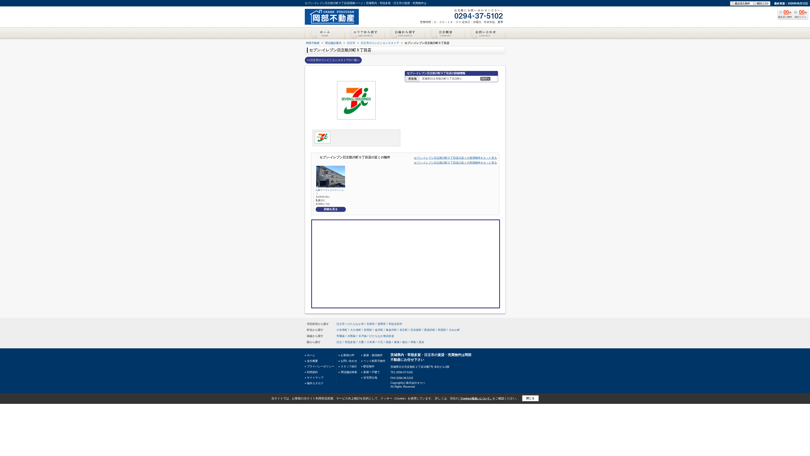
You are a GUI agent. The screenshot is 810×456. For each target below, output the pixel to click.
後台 (405, 342)
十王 (380, 342)
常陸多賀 (350, 342)
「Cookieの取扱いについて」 (475, 398)
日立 (339, 342)
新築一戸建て (371, 372)
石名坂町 (415, 329)
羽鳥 (413, 342)
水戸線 (362, 336)
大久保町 (355, 329)
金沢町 (379, 329)
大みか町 (454, 329)
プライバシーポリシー (320, 366)
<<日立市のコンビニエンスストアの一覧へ (333, 60)
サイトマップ (315, 377)
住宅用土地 (370, 377)
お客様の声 (347, 355)
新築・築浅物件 (373, 355)
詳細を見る (331, 209)
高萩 (388, 342)
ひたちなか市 (355, 324)
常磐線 (340, 336)
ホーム (311, 355)
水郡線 (351, 336)
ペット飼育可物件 (374, 360)
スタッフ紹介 (349, 366)
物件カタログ (315, 383)
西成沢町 (429, 329)
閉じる (530, 398)
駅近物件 (368, 366)
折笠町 (368, 329)
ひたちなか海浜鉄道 (381, 336)
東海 (397, 342)
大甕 (361, 342)
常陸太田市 (395, 324)
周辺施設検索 (349, 372)
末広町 (404, 329)
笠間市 (382, 324)
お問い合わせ (349, 360)
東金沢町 (391, 329)
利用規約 (312, 372)
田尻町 (442, 329)
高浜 (421, 342)
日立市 (340, 324)
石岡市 (371, 324)
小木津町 (341, 329)
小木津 (371, 342)
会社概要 (312, 360)
